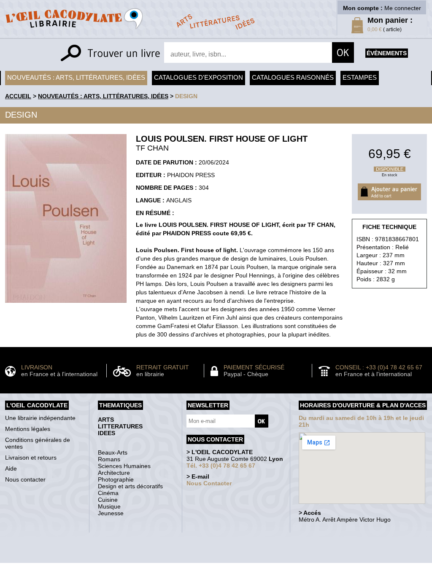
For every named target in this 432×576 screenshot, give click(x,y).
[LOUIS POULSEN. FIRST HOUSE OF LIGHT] (66, 304)
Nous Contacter (209, 483)
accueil (18, 96)
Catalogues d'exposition (198, 77)
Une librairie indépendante (40, 418)
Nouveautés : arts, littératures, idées (76, 77)
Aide (11, 468)
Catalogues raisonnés (293, 77)
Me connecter (402, 8)
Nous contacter (25, 479)
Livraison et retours (31, 457)
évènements (387, 53)
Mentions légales (27, 428)
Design (186, 96)
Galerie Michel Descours (214, 558)
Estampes (360, 77)
